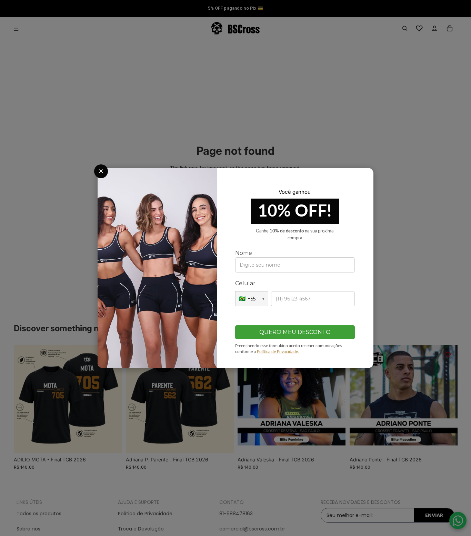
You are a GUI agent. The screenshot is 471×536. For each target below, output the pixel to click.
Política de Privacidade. (278, 352)
